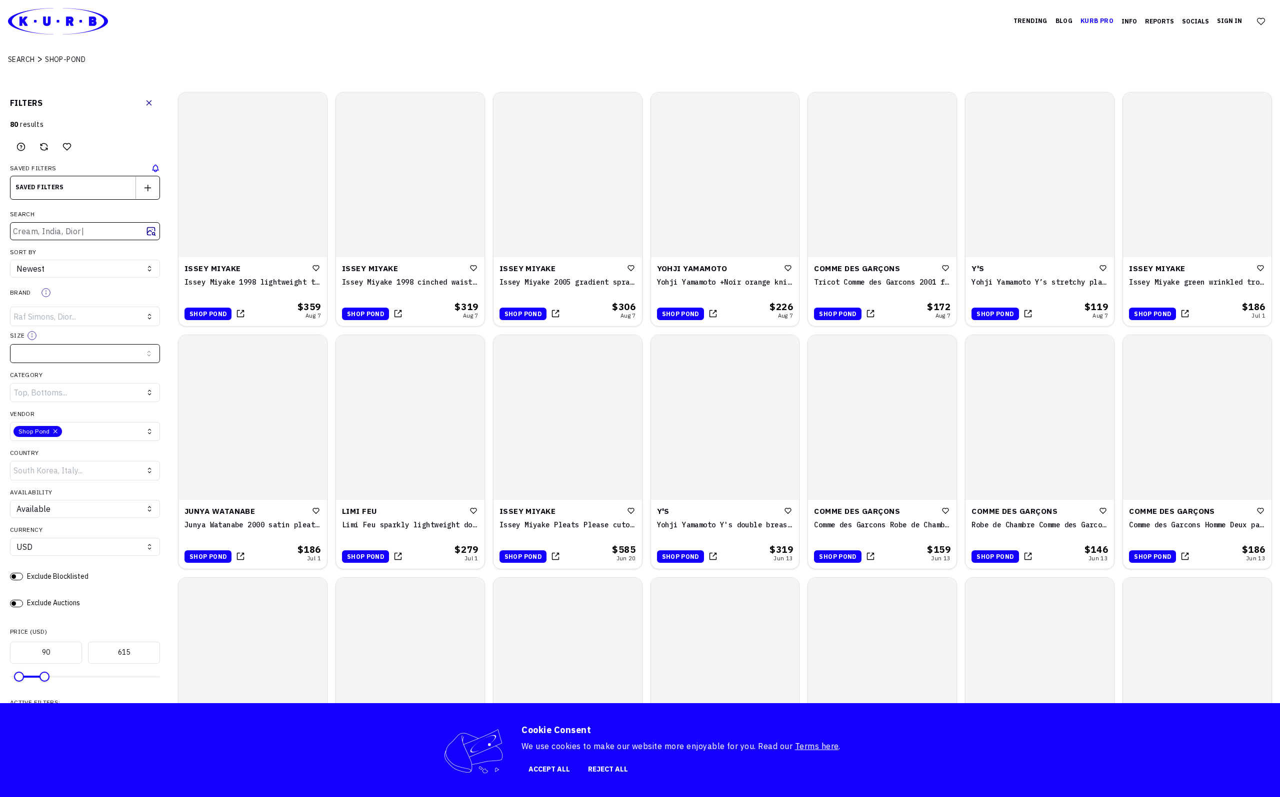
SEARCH (22, 214)
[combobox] (85, 188)
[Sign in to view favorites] (1261, 21)
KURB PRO (1097, 20)
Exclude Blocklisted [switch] (57, 576)
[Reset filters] (44, 147)
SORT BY (23, 252)
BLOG (1064, 20)
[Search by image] (151, 231)
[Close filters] (149, 103)
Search (21, 59)
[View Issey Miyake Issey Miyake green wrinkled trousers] (1197, 209)
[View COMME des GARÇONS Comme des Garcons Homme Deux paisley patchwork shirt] (1197, 452)
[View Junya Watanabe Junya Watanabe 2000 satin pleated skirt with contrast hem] (252, 452)
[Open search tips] (21, 147)
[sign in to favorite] (316, 268)
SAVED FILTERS (33, 168)
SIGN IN (1229, 20)
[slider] (19, 677)
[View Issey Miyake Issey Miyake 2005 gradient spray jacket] (568, 209)
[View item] (240, 314)
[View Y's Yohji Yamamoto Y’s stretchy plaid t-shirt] (1040, 209)
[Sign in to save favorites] (67, 147)
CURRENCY (26, 529)
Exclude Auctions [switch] (53, 602)
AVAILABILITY (31, 492)
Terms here (817, 746)
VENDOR (22, 413)
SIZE (17, 335)
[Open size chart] (32, 335)
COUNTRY (24, 452)
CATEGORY (26, 375)
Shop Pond (208, 314)
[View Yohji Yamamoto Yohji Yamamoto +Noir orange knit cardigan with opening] (725, 209)
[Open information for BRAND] (46, 293)
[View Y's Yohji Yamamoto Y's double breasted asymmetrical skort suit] (725, 452)
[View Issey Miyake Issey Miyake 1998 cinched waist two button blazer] (410, 209)
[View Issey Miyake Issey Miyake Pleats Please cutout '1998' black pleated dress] (568, 452)
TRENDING (1031, 20)
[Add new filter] (148, 187)
